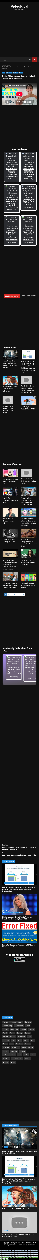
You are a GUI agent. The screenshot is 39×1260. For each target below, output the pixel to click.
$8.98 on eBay (12, 179)
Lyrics (19, 1040)
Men (11, 72)
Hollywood (11, 912)
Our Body (15, 72)
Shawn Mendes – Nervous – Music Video (8, 521)
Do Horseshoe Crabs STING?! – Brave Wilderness (10, 389)
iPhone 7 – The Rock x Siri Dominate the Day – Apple (28, 481)
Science (5, 1051)
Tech (19, 940)
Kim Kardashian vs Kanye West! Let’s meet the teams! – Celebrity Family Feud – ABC (19, 904)
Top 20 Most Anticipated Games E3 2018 (10, 500)
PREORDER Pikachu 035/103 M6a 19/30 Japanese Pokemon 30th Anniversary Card (12, 235)
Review (30, 1048)
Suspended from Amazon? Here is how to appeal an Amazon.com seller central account (10, 564)
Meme (26, 1040)
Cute (4, 72)
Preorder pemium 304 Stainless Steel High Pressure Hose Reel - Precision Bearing (12, 203)
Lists (13, 1040)
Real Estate (25, 883)
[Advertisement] (19, 32)
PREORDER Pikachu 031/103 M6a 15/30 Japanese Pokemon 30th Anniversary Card (12, 171)
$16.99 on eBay (28, 207)
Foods (5, 1033)
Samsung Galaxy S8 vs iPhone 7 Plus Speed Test (10, 481)
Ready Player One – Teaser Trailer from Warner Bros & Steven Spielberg (19, 1138)
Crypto (5, 1029)
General (27, 1033)
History (12, 1037)
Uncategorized (17, 1058)
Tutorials (31, 883)
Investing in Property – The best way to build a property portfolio (10, 585)
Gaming (19, 1033)
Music (5, 1044)
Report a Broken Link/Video (29, 295)
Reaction (6, 1048)
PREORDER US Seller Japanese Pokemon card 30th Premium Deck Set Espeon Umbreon (28, 171)
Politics (27, 1044)
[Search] (30, 59)
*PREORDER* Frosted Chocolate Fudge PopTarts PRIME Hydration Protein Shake (29, 201)
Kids (29, 1037)
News (12, 1044)
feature (23, 1029)
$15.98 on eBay (28, 242)
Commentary (7, 1026)
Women (21, 72)
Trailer (26, 1055)
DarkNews (21, 1245)
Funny (5, 912)
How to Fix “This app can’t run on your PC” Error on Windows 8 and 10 (19, 932)
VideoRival (19, 6)
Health (5, 1037)
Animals (13, 1022)
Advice (5, 883)
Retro (24, 1048)
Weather (27, 1058)
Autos (20, 1022)
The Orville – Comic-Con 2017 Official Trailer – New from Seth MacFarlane (19, 1222)
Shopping (14, 1051)
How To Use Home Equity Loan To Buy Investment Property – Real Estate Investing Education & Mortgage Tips (19, 874)
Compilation (19, 1026)
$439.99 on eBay (28, 179)
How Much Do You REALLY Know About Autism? (28, 585)
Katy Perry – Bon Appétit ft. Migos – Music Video (19, 854)
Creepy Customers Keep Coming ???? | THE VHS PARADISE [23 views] (19, 847)
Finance (13, 883)
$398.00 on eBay (11, 209)
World (13, 1062)
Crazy (28, 1026)
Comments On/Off (12, 296)
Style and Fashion (9, 1055)
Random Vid (34, 59)
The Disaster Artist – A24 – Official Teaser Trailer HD (28, 562)
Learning (19, 883)
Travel (33, 1055)
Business (28, 1022)
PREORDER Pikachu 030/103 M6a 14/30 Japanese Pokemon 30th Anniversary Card (28, 235)
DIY (7, 72)
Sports (22, 1051)
